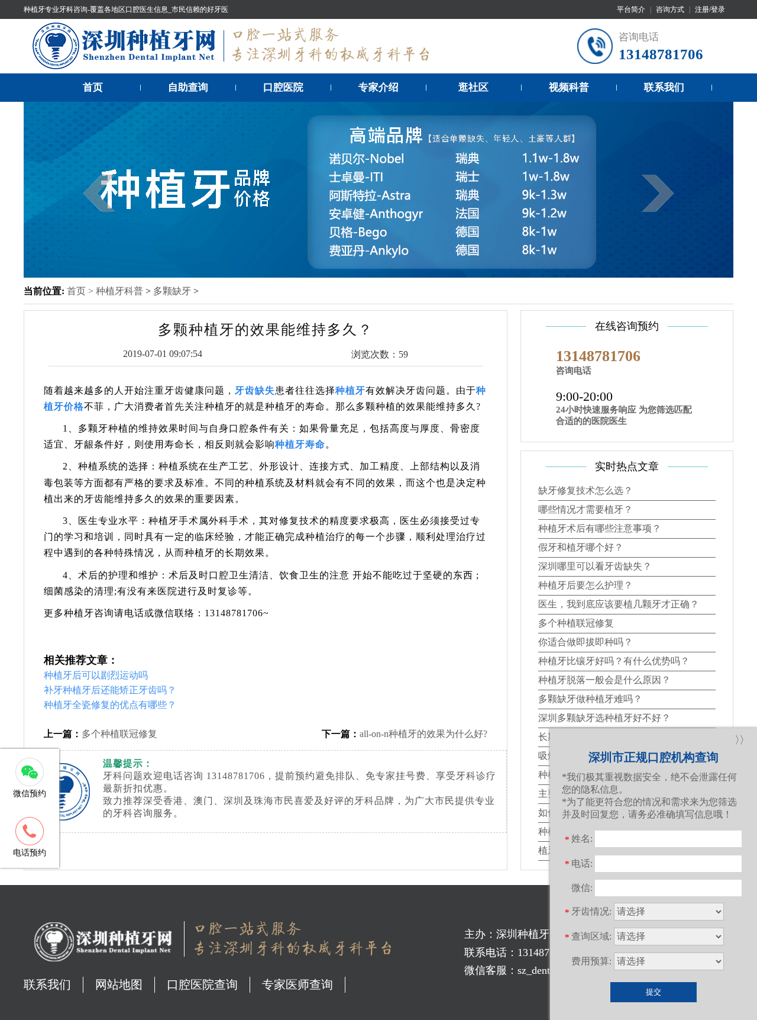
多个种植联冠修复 (119, 734)
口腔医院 (283, 87)
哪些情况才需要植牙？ (585, 509)
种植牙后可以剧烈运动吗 (96, 675)
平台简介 (631, 9)
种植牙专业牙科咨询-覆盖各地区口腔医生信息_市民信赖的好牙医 (126, 9)
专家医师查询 (297, 984)
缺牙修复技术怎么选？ (585, 490)
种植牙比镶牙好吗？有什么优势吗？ (614, 661)
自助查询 (188, 87)
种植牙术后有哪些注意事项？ (599, 528)
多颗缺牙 (172, 291)
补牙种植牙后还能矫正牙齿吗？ (110, 690)
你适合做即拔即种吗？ (585, 642)
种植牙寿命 (300, 444)
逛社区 (473, 87)
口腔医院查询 (202, 984)
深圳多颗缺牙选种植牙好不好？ (604, 718)
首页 (93, 87)
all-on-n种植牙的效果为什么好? (423, 734)
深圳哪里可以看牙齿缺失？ (595, 566)
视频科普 (569, 87)
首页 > (81, 291)
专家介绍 (378, 87)
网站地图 (119, 984)
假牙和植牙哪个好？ (580, 547)
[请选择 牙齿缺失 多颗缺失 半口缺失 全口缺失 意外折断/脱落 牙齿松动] (669, 912)
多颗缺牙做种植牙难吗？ (590, 699)
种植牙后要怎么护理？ (585, 585)
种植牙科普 (119, 291)
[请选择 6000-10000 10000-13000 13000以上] (669, 961)
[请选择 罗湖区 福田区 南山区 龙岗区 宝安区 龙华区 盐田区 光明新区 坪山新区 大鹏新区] (669, 936)
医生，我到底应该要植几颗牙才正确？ (618, 604)
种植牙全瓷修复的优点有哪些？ (110, 705)
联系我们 (664, 87)
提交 (653, 991)
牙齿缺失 (255, 390)
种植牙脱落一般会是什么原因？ (604, 680)
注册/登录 (710, 9)
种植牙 (350, 390)
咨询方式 (670, 9)
